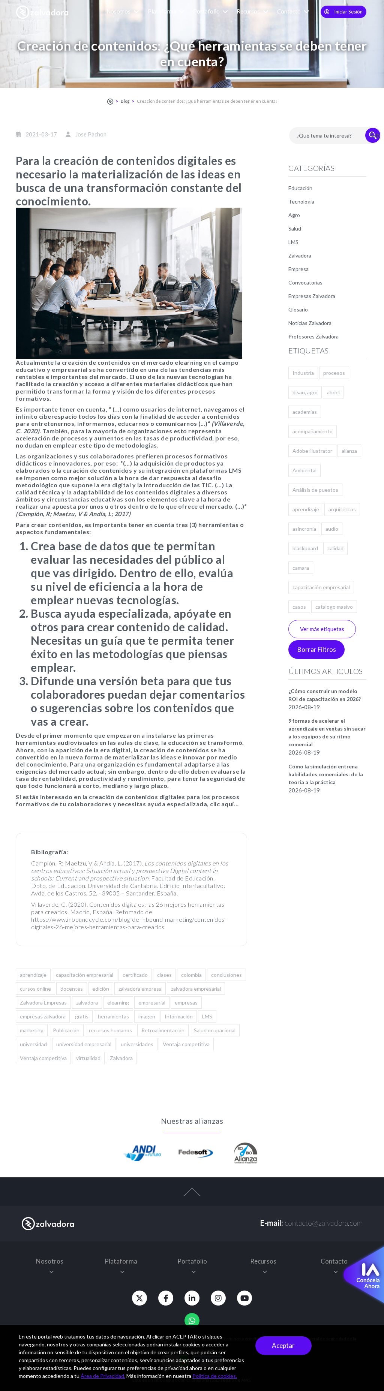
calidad (335, 548)
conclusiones (226, 975)
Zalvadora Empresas (43, 1002)
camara (300, 567)
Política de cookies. (214, 1376)
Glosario (298, 309)
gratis (81, 1016)
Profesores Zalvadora (313, 336)
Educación (300, 188)
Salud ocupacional (215, 1030)
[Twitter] (139, 1298)
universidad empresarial (83, 1044)
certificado (135, 975)
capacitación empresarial (84, 975)
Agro (294, 215)
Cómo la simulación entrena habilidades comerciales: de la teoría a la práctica (325, 774)
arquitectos (342, 509)
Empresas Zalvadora (311, 296)
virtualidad (88, 1058)
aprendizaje (33, 975)
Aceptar (283, 1345)
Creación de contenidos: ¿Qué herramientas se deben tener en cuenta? (207, 101)
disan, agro (305, 392)
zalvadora (87, 1002)
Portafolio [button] (207, 11)
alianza (349, 451)
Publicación (66, 1030)
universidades (137, 1044)
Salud (294, 228)
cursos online (35, 988)
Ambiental (304, 470)
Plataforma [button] (162, 11)
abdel (333, 392)
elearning (118, 1002)
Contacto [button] (289, 11)
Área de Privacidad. (103, 1376)
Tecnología (301, 201)
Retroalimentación (162, 1030)
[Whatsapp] (192, 1320)
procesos (334, 373)
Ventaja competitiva (186, 1044)
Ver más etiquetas (322, 629)
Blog (125, 101)
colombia (191, 975)
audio (332, 529)
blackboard (305, 548)
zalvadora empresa (140, 988)
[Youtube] (244, 1298)
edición (100, 988)
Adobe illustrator (312, 451)
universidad (33, 1044)
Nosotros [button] (119, 11)
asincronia (304, 529)
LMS (207, 1016)
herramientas (113, 1016)
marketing (32, 1030)
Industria (303, 373)
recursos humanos (110, 1030)
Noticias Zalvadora (310, 323)
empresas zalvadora (43, 1016)
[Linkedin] (192, 1298)
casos (299, 606)
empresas (186, 1002)
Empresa (298, 269)
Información (179, 1016)
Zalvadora (121, 1058)
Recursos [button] (249, 11)
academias (304, 412)
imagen (146, 1016)
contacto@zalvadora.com (324, 1222)
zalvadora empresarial (196, 988)
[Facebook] (165, 1298)
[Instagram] (218, 1298)
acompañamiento (312, 431)
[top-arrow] (192, 1196)
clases (164, 975)
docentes (71, 988)
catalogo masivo (334, 606)
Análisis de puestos (315, 490)
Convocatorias (305, 282)
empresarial (151, 1002)
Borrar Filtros (316, 649)
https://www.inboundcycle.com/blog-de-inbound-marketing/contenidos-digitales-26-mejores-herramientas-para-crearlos (128, 923)
